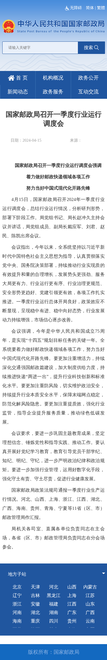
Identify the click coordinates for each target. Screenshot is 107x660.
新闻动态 (17, 92)
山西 (71, 586)
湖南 (53, 612)
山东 (90, 604)
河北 (53, 586)
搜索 (88, 47)
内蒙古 (90, 586)
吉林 (35, 595)
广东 (71, 612)
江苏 (90, 595)
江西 (71, 604)
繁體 (101, 8)
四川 (53, 621)
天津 (35, 586)
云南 (90, 621)
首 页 (21, 78)
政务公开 (88, 78)
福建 (53, 604)
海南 (17, 621)
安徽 (35, 604)
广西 (90, 612)
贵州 (71, 621)
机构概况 (53, 78)
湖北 (35, 612)
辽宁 (17, 595)
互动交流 (88, 92)
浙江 (17, 604)
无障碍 (76, 8)
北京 (17, 586)
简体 (90, 8)
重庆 (35, 621)
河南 (17, 612)
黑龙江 (53, 595)
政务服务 (53, 92)
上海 (71, 595)
